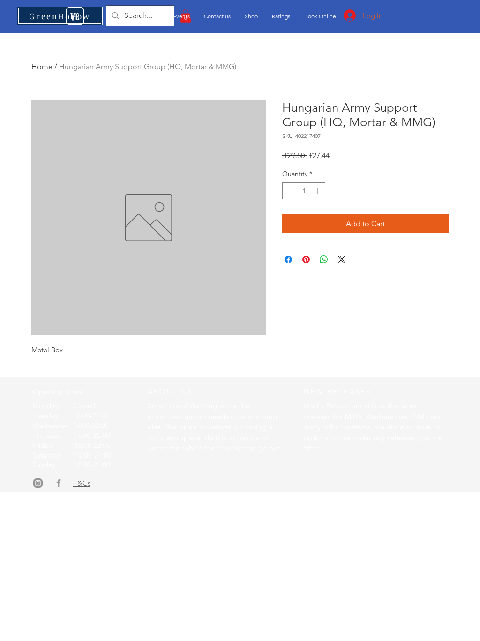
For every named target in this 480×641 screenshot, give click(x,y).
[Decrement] (289, 191)
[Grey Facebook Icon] (58, 483)
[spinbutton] (303, 191)
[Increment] (318, 191)
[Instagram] (38, 483)
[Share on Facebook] (288, 259)
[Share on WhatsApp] (324, 259)
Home (41, 66)
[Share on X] (341, 259)
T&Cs (81, 483)
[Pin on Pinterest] (306, 259)
